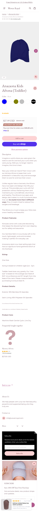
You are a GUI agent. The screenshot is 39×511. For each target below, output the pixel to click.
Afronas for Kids (13, 14)
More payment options (19, 149)
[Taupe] (27, 101)
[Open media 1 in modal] (19, 51)
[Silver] (22, 101)
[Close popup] (34, 463)
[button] (30, 8)
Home (4, 14)
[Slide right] (36, 51)
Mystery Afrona (7, 348)
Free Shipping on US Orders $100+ (19, 2)
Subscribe (19, 453)
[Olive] (16, 101)
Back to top (6, 385)
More (4, 426)
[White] (4, 107)
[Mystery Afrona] (10, 337)
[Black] (33, 101)
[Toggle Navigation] (4, 8)
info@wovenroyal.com (14, 418)
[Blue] (4, 101)
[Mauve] (10, 101)
